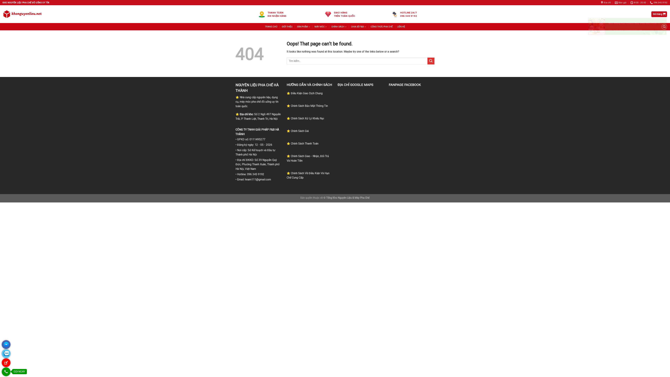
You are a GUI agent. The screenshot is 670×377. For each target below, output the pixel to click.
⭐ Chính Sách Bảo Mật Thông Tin (307, 106)
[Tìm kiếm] (664, 26)
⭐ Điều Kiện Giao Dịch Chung (305, 93)
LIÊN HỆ (401, 26)
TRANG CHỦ (271, 26)
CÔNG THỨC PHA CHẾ (382, 26)
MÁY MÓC (320, 26)
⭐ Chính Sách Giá (298, 131)
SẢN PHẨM (302, 26)
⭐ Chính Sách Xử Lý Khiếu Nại (305, 118)
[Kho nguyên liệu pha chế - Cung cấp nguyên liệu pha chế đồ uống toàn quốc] (23, 14)
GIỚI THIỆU (287, 26)
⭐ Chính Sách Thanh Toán (302, 143)
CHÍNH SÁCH (337, 26)
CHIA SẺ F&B (357, 26)
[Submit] (430, 61)
